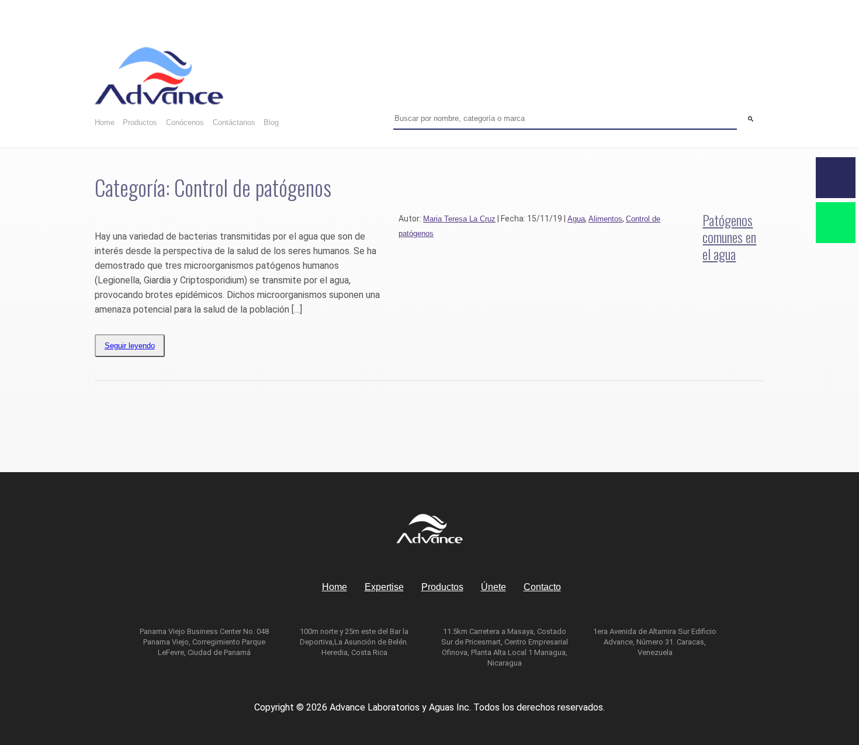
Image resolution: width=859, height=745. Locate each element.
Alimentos (605, 218)
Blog (271, 122)
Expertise (384, 587)
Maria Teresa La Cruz (459, 218)
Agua (576, 218)
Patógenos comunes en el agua (729, 236)
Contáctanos (234, 122)
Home (105, 122)
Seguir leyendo (130, 345)
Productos (140, 122)
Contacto (542, 587)
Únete (493, 587)
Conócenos (185, 122)
